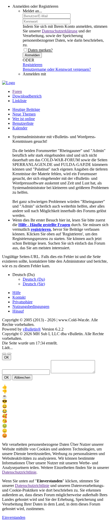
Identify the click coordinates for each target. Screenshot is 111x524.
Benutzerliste (23, 123)
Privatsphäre (22, 302)
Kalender (19, 128)
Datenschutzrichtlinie (19, 472)
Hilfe (16, 292)
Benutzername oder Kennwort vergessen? (57, 69)
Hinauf (18, 311)
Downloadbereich (27, 96)
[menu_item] (55, 386)
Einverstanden (13, 517)
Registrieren (32, 65)
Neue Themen (24, 114)
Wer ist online (23, 119)
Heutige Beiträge (26, 109)
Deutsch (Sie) (34, 284)
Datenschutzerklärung (59, 31)
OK (6, 357)
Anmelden (32, 55)
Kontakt (19, 297)
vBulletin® (32, 329)
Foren (17, 91)
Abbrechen (22, 377)
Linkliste (19, 101)
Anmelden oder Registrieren (35, 6)
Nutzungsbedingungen (30, 306)
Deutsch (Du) (34, 279)
